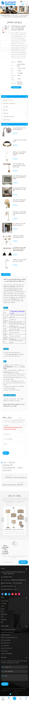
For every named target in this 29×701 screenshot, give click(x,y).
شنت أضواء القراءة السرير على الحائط (9, 637)
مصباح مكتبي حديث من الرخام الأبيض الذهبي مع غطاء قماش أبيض (19, 213)
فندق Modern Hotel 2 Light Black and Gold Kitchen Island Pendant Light (19, 249)
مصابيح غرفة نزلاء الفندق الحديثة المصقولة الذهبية (18, 236)
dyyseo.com (25, 690)
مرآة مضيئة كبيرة (4, 651)
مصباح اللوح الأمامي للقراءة (6, 653)
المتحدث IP (20, 467)
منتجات (2, 606)
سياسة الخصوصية (14, 692)
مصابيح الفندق (12, 462)
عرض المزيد (15, 132)
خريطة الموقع (4, 619)
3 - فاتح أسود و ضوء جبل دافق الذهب (19, 140)
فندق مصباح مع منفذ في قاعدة (7, 632)
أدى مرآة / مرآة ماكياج (8, 100)
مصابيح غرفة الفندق (7, 470)
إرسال (4, 684)
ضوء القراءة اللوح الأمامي (8, 116)
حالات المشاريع (4, 614)
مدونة (2, 617)
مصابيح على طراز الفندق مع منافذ (8, 629)
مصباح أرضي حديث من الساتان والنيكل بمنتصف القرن (19, 260)
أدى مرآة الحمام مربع (5, 643)
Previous (2, 519)
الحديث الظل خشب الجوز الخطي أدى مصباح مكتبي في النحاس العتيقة (19, 165)
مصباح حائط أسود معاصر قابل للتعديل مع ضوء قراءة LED (19, 200)
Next (26, 519)
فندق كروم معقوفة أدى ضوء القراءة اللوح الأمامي (19, 128)
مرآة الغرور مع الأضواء (5, 635)
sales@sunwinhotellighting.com (18, 580)
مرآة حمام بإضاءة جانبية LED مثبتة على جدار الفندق (19, 224)
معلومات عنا (3, 603)
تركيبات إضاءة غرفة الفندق (6, 648)
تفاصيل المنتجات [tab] (5, 274)
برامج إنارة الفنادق (7, 120)
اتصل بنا (2, 609)
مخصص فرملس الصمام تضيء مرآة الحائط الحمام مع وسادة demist (19, 177)
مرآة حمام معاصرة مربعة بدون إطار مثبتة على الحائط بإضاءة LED (19, 189)
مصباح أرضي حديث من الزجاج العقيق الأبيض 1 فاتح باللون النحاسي (19, 153)
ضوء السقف (5, 113)
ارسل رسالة (14, 698)
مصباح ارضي (6, 107)
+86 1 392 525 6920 (17, 583)
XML (2, 622)
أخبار (2, 611)
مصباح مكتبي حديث (5, 645)
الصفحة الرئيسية (6, 15)
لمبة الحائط (5, 110)
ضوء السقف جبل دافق (5, 640)
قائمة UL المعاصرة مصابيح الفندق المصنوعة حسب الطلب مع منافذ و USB (13, 428)
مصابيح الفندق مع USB (7, 465)
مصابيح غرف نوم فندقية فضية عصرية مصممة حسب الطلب (14, 529)
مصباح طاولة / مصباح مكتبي (9, 103)
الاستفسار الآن (16, 87)
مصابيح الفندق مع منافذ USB (9, 467)
